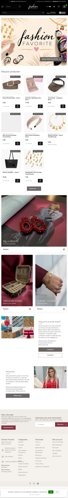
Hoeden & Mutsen (23, 463)
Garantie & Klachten (41, 458)
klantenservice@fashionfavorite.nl (14, 461)
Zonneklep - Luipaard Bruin (55, 98)
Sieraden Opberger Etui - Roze (33, 98)
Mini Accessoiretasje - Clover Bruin (10, 136)
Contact (37, 445)
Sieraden (20, 442)
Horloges (21, 445)
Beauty (20, 469)
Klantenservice (8, 427)
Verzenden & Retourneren (39, 451)
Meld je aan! (18, 395)
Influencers (38, 455)
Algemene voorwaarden (42, 466)
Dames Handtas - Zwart (11, 172)
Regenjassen (22, 475)
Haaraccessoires (23, 466)
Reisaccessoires (23, 472)
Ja (51, 492)
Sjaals (20, 461)
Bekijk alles (33, 188)
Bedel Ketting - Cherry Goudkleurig (55, 136)
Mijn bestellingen (57, 445)
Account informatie (57, 442)
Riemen (20, 455)
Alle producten (56, 456)
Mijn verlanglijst (56, 450)
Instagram (50, 349)
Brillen (20, 458)
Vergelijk (54, 453)
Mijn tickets (55, 447)
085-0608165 (9, 456)
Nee (57, 492)
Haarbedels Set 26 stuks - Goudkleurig (34, 173)
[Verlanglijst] (59, 6)
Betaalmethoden (40, 447)
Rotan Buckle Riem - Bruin (11, 98)
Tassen (20, 447)
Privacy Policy (39, 463)
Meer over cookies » (34, 494)
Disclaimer (38, 461)
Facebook (50, 355)
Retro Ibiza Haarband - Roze (32, 136)
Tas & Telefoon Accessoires (22, 451)
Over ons (38, 442)
